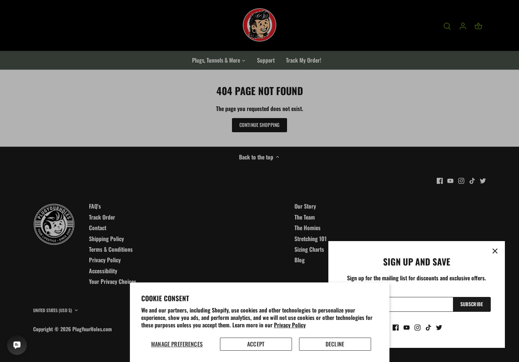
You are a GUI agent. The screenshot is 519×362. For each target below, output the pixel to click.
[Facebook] (396, 327)
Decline (335, 344)
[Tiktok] (428, 327)
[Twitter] (439, 327)
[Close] (495, 251)
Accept (255, 344)
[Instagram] (417, 327)
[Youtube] (407, 327)
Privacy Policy (290, 325)
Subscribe (471, 304)
